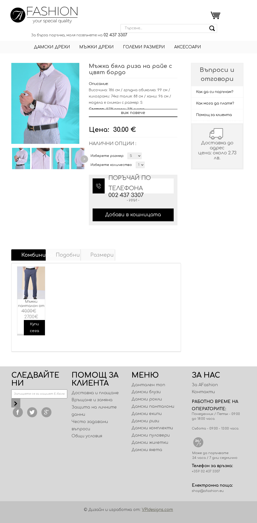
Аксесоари (187, 47)
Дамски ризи (145, 421)
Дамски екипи (147, 413)
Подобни (68, 255)
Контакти (203, 392)
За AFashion (205, 385)
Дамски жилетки (150, 442)
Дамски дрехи (52, 47)
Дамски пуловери (151, 435)
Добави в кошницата (133, 214)
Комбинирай (33, 255)
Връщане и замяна (92, 400)
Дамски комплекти (152, 428)
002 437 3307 (126, 195)
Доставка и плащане (95, 393)
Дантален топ (148, 385)
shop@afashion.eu (208, 491)
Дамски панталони (153, 406)
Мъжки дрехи (96, 47)
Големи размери (144, 47)
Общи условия (87, 436)
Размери (102, 255)
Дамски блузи (146, 392)
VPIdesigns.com (157, 509)
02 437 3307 (108, 35)
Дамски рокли (147, 399)
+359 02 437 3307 (206, 471)
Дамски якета (147, 450)
